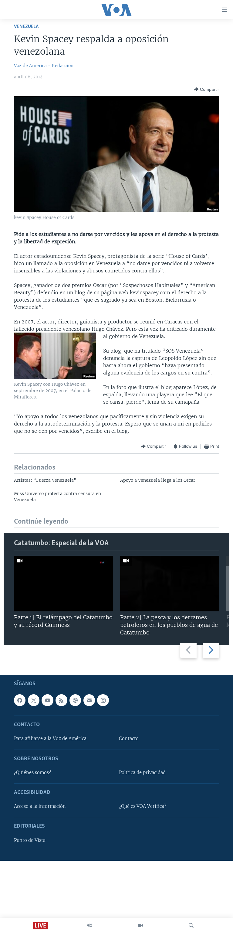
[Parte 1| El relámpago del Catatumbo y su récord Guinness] (63, 583)
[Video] (140, 925)
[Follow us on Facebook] (19, 700)
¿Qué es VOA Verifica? (142, 806)
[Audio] (89, 925)
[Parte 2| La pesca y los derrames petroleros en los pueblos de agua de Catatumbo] (169, 583)
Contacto (129, 738)
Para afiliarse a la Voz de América (50, 738)
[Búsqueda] (191, 925)
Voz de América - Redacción (43, 65)
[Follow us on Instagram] (103, 700)
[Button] (206, 89)
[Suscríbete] (89, 700)
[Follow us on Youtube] (47, 700)
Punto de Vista (30, 840)
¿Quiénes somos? (32, 772)
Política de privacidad (142, 772)
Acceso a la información (40, 806)
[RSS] (61, 700)
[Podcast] (75, 700)
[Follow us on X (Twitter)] (33, 700)
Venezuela (26, 26)
